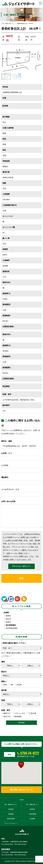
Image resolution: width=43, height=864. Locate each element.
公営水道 (32, 713)
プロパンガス (20, 713)
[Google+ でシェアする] (17, 599)
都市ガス (7, 713)
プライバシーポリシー (21, 566)
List (6, 600)
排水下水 (7, 716)
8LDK (19, 685)
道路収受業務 (11, 818)
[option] (21, 60)
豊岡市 (8, 616)
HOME (21, 800)
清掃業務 (10, 814)
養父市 (8, 619)
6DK (5, 685)
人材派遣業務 (32, 814)
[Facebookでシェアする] (11, 599)
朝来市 (8, 622)
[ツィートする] (4, 599)
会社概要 (32, 818)
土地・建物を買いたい (8, 23)
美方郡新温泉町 (12, 628)
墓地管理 (32, 809)
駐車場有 (18, 716)
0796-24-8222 (29, 753)
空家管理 (10, 809)
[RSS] (24, 599)
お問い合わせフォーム (22, 790)
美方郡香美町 (11, 625)
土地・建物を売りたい (10, 804)
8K (12, 685)
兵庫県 (6, 613)
